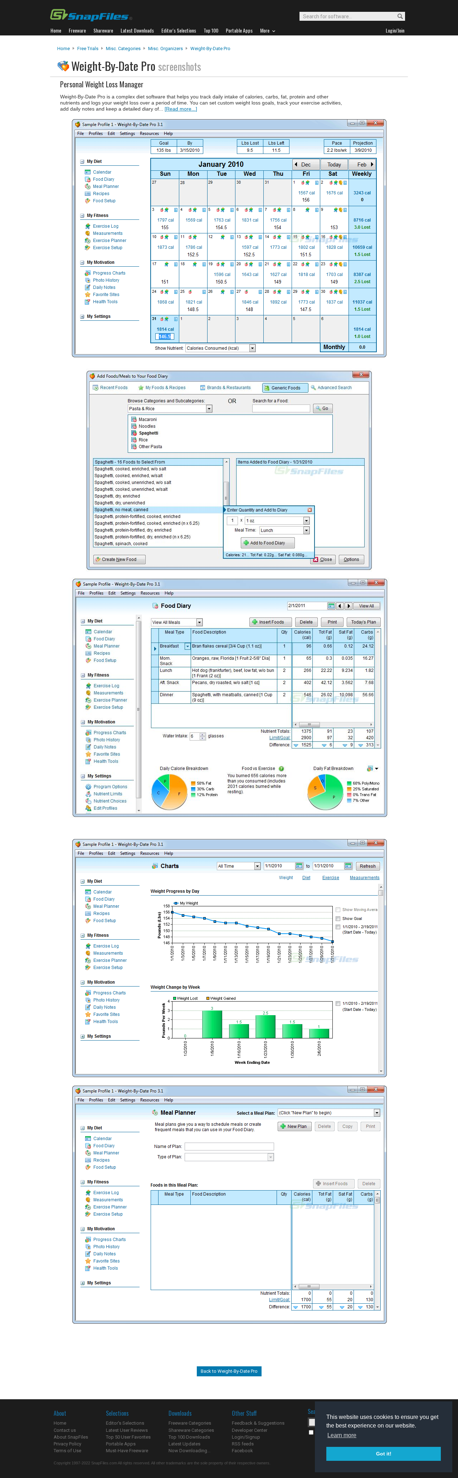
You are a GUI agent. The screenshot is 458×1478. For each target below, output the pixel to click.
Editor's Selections (125, 1423)
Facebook (242, 1450)
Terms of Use (67, 1450)
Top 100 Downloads (189, 1437)
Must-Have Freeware (127, 1450)
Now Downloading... (189, 1450)
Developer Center (249, 1430)
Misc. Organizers (165, 48)
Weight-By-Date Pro (210, 48)
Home (63, 48)
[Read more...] (181, 109)
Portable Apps (121, 1443)
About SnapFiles (71, 1437)
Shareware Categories (191, 1430)
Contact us (65, 1430)
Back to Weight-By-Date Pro (229, 1371)
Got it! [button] (383, 1454)
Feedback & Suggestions (258, 1423)
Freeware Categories (190, 1423)
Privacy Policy (67, 1443)
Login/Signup (246, 1437)
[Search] (397, 16)
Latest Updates (184, 1443)
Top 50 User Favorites (128, 1437)
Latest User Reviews (127, 1430)
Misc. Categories (123, 48)
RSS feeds (243, 1443)
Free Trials (87, 48)
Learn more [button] (341, 1435)
